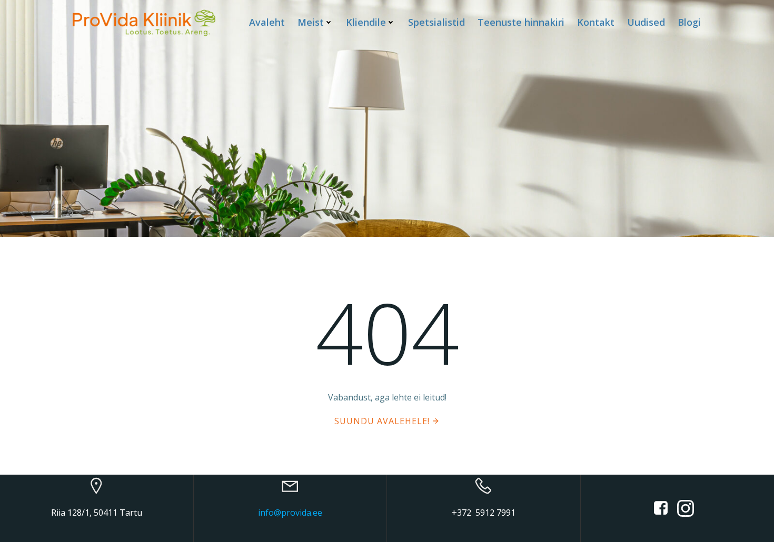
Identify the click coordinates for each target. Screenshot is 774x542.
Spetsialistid (436, 22)
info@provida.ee (290, 512)
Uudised (646, 22)
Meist (310, 22)
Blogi (689, 22)
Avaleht (267, 22)
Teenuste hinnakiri (521, 22)
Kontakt (595, 22)
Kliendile (366, 22)
